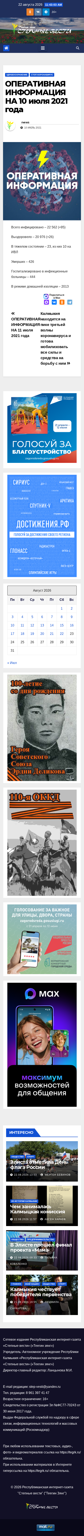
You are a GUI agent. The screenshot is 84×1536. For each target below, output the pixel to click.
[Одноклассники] (62, 302)
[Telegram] (70, 302)
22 (62, 633)
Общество (17, 1157)
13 (42, 625)
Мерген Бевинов (57, 1174)
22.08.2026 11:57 (25, 1219)
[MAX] (46, 302)
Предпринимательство (40, 1239)
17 (12, 633)
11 (22, 625)
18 (22, 633)
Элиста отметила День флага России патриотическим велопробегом (39, 1169)
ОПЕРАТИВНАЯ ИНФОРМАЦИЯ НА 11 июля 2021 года (26, 327)
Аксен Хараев (55, 1219)
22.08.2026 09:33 (25, 1257)
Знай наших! (32, 1284)
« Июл (12, 663)
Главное (16, 1284)
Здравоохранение (17, 75)
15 (62, 625)
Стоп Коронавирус (42, 75)
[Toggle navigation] (42, 48)
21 (52, 633)
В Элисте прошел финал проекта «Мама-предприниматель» (41, 1250)
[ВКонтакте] (54, 302)
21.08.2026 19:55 (25, 1302)
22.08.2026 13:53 (25, 1174)
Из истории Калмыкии (24, 1201)
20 (42, 633)
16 (72, 625)
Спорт (30, 1157)
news (25, 122)
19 (32, 633)
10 (12, 625)
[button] (77, 48)
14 (52, 625)
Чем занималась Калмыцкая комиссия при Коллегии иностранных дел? (37, 1214)
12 (32, 625)
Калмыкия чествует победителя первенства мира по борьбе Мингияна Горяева (40, 1297)
